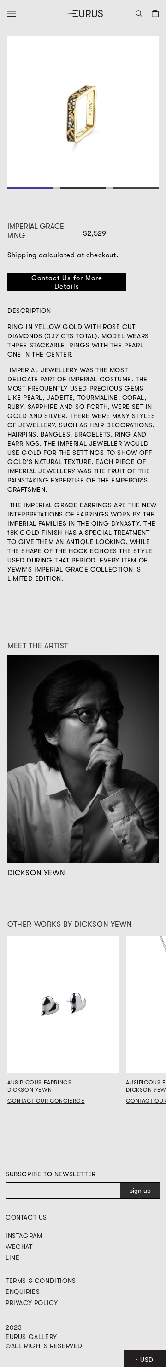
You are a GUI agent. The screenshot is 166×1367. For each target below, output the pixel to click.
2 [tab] (83, 188)
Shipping (22, 255)
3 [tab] (135, 188)
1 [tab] (30, 188)
